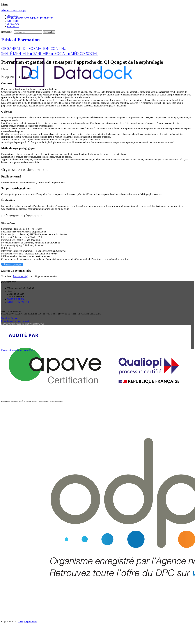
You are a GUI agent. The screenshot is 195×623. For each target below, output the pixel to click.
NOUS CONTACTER (18, 302)
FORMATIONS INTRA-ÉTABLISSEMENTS (30, 18)
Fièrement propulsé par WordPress (17, 350)
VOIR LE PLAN (15, 299)
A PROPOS (13, 23)
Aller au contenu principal (13, 10)
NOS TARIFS (14, 21)
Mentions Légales (9, 318)
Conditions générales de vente (15, 321)
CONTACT (13, 26)
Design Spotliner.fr (27, 621)
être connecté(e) (20, 276)
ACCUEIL (12, 15)
